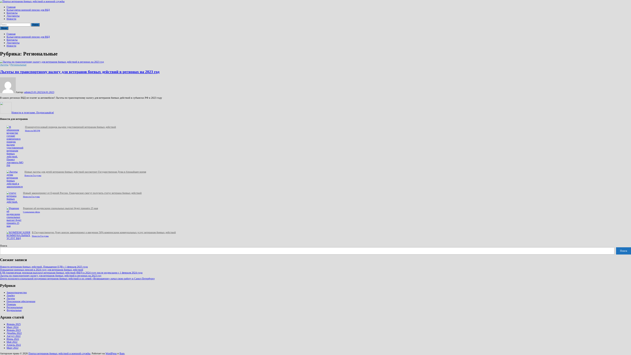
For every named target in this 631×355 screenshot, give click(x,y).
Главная (11, 7)
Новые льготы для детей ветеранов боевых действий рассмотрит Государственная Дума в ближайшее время (85, 171)
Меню (4, 28)
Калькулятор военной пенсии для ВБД (28, 10)
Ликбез (11, 295)
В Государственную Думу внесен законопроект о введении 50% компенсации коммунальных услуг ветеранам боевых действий (104, 232)
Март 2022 (12, 347)
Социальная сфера (31, 212)
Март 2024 (12, 327)
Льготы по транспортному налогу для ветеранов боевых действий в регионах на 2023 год (79, 72)
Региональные (18, 64)
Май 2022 (12, 342)
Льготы (4, 64)
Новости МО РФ (32, 130)
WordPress (111, 353)
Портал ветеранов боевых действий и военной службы (59, 353)
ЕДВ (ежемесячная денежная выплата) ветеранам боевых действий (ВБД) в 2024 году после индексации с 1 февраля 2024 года (71, 272)
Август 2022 (14, 336)
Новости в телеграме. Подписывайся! (33, 112)
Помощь (11, 304)
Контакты (12, 12)
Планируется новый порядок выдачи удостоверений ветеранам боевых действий (70, 127)
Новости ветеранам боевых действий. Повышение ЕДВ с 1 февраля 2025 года (44, 266)
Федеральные (14, 310)
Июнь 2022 (13, 339)
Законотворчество (17, 292)
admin (27, 92)
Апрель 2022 (14, 345)
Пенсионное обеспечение (21, 301)
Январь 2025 (14, 324)
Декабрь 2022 (14, 333)
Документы (13, 15)
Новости (11, 18)
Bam (121, 353)
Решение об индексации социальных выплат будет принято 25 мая (60, 208)
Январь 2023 (14, 330)
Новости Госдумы (32, 175)
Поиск (3, 245)
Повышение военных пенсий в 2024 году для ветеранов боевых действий (41, 269)
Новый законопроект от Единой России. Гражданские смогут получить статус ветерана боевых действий (82, 193)
